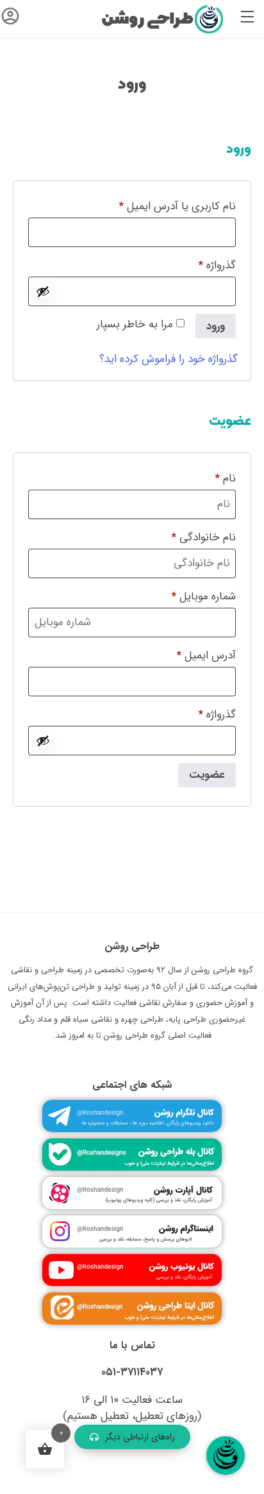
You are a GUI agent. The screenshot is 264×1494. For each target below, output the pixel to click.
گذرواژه (205, 264)
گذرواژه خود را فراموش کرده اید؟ (168, 359)
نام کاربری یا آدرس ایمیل (165, 205)
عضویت (207, 775)
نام (225, 478)
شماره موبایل (204, 596)
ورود (215, 326)
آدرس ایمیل (194, 654)
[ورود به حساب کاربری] (10, 19)
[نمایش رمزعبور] (43, 291)
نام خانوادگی (204, 537)
